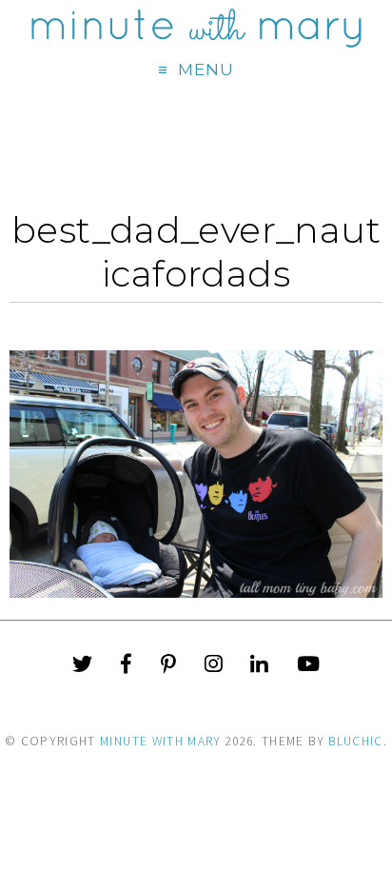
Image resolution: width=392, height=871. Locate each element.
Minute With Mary (161, 741)
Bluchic (355, 741)
